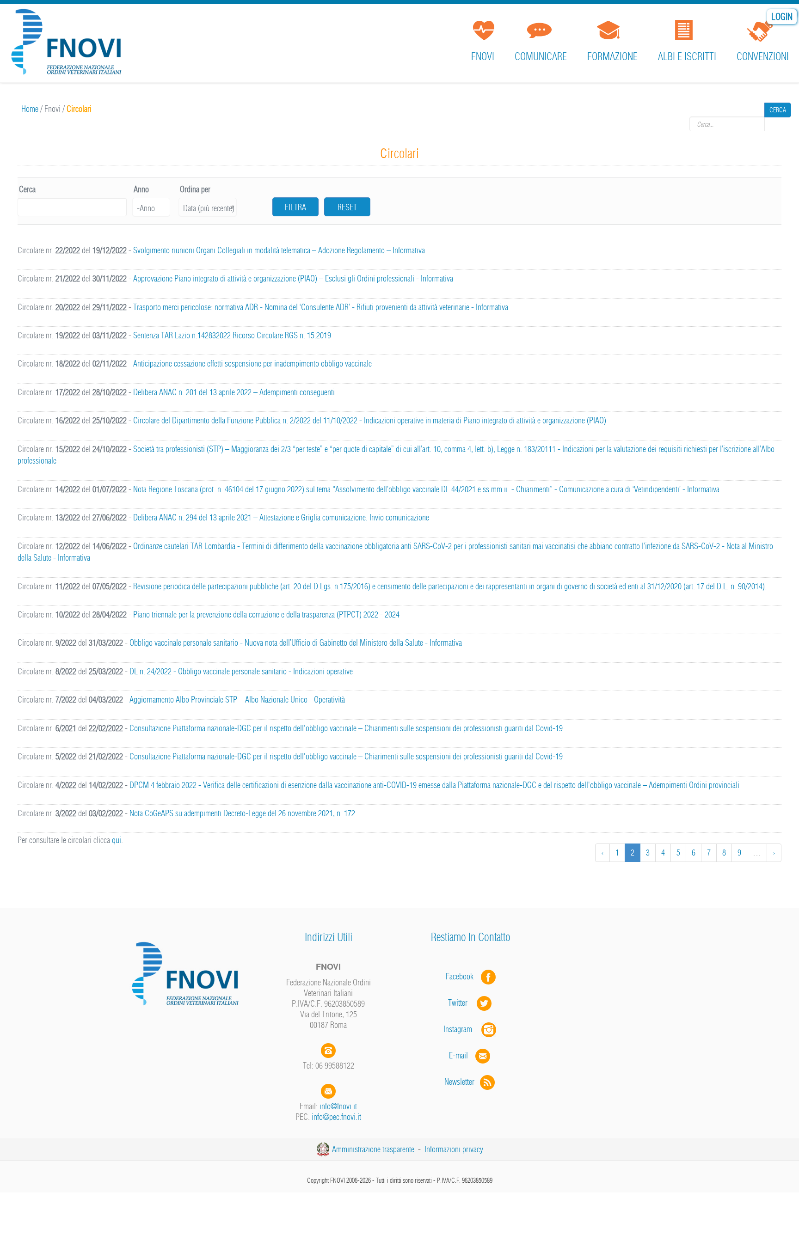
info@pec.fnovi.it (336, 1117)
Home (29, 109)
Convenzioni (763, 56)
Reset (347, 207)
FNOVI (482, 56)
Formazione (612, 56)
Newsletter (462, 1081)
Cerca (777, 124)
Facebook (462, 976)
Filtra (295, 207)
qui (116, 840)
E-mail (458, 1055)
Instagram (462, 1029)
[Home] (69, 44)
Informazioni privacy (453, 1149)
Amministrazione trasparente (373, 1149)
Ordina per (195, 189)
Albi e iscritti (687, 56)
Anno (141, 189)
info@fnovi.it (338, 1106)
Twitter (462, 1002)
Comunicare (541, 56)
